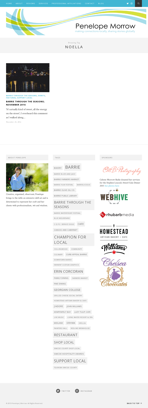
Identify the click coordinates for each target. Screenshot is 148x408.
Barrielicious (83, 185)
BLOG (101, 3)
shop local (64, 342)
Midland (58, 323)
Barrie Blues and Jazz (64, 174)
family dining (61, 278)
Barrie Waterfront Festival (67, 213)
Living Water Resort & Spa (80, 317)
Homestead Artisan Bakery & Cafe (70, 301)
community (76, 249)
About (19, 3)
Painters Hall (60, 328)
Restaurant (66, 334)
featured (11, 98)
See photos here (112, 185)
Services (43, 3)
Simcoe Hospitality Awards (69, 354)
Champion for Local (70, 239)
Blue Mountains (62, 218)
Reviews (30, 3)
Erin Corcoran (68, 271)
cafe (81, 224)
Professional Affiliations (66, 3)
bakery (58, 168)
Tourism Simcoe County (65, 368)
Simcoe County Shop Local (67, 348)
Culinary (58, 255)
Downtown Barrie (63, 260)
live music (59, 317)
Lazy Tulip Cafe (82, 312)
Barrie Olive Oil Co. (64, 190)
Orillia (82, 323)
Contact (90, 3)
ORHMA (71, 322)
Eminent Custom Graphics (66, 265)
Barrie (72, 167)
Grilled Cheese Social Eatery (68, 296)
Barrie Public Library (65, 195)
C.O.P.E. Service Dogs (64, 224)
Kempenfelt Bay (62, 312)
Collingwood (61, 249)
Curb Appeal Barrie (76, 254)
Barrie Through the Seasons (21, 95)
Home (9, 3)
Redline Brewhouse (80, 328)
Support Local (24, 98)
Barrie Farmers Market (66, 179)
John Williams (74, 306)
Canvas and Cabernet (65, 230)
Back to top (133, 403)
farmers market (80, 278)
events (41, 95)
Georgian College (67, 290)
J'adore (58, 306)
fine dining (60, 283)
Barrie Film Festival (63, 185)
